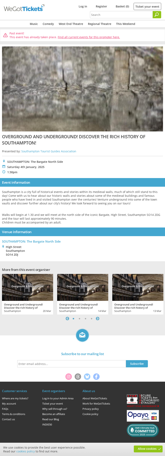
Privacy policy (90, 409)
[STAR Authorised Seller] (143, 407)
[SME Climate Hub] (143, 436)
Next (98, 319)
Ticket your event (147, 6)
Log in (83, 6)
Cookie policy (90, 414)
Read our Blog (50, 419)
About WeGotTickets (94, 398)
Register (101, 6)
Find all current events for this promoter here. (89, 37)
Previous (67, 319)
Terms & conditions (13, 414)
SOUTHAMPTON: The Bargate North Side (31, 241)
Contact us (8, 419)
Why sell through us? (54, 409)
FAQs (5, 409)
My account (9, 403)
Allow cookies (147, 449)
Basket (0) (122, 6)
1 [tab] (73, 319)
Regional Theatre (99, 24)
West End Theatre (71, 24)
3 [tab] (86, 319)
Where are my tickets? (15, 398)
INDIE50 (47, 424)
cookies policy (25, 451)
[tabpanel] (27, 294)
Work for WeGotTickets (96, 403)
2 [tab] (79, 319)
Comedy (48, 24)
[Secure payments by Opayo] (143, 420)
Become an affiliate (53, 414)
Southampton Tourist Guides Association (48, 151)
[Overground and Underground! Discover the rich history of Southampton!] (27, 287)
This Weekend (125, 24)
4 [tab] (92, 319)
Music (34, 24)
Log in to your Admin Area (57, 398)
